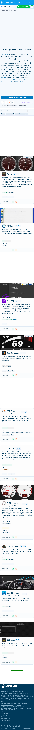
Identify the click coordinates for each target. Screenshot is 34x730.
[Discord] (2, 726)
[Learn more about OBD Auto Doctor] (4, 411)
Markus (17, 693)
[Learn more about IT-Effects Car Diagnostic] (4, 503)
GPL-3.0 (14, 319)
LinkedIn (3, 708)
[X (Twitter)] (4, 726)
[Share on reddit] (9, 102)
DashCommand (6, 82)
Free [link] (16, 113)
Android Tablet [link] (10, 113)
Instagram (24, 706)
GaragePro (5, 55)
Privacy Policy (4, 715)
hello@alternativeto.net (7, 705)
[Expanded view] (27, 111)
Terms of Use (4, 713)
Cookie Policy (4, 717)
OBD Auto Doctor (21, 82)
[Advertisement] (17, 28)
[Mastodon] (7, 726)
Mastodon (9, 706)
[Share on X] (6, 102)
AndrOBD (22, 80)
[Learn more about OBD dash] (4, 640)
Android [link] (3, 113)
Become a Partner (5, 720)
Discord (19, 705)
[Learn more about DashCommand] (4, 353)
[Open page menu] (32, 2)
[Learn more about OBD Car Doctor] (4, 546)
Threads (19, 706)
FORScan (15, 80)
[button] (16, 174)
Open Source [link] (22, 113)
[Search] (29, 2)
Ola (12, 693)
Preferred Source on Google (8, 722)
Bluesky (15, 706)
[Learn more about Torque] (4, 174)
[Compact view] (29, 111)
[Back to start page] (2, 2)
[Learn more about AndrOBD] (4, 301)
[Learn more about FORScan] (4, 226)
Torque (3, 78)
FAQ (2, 711)
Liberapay (7, 709)
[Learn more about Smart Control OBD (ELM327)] (4, 593)
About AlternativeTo (6, 718)
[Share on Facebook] (2, 102)
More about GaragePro (16, 97)
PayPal (14, 709)
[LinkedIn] (19, 726)
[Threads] (13, 726)
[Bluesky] (10, 726)
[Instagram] (16, 726)
